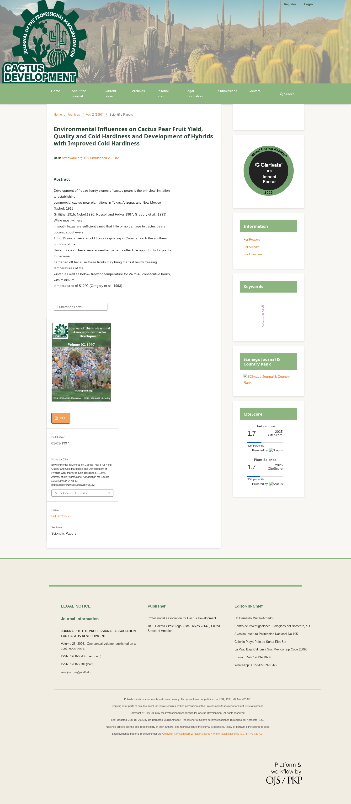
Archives (138, 91)
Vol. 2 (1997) (94, 114)
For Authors (252, 247)
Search (289, 94)
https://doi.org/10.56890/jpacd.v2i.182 (90, 158)
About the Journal (79, 93)
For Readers (252, 239)
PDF (62, 418)
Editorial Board (162, 93)
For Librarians (253, 254)
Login (308, 4)
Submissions (227, 91)
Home (55, 91)
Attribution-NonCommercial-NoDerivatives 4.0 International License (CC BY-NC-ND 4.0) (212, 733)
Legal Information (194, 93)
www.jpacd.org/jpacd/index (76, 672)
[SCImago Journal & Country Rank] (269, 382)
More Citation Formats (71, 493)
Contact (254, 91)
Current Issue (110, 93)
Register (290, 4)
